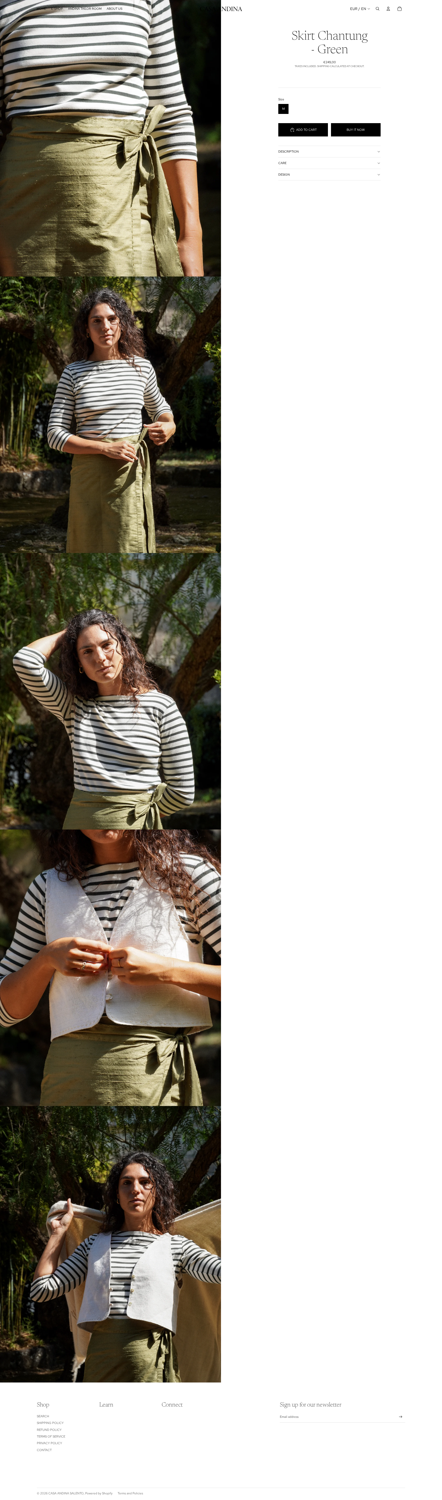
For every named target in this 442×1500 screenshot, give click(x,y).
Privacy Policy (49, 1443)
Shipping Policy (50, 1423)
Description (288, 152)
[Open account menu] (388, 8)
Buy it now (356, 130)
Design (284, 175)
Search (43, 1416)
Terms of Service (51, 1436)
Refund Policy (49, 1430)
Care (282, 163)
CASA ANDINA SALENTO (66, 1493)
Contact (44, 1450)
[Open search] (377, 8)
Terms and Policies (130, 1493)
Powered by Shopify (99, 1493)
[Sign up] (400, 1416)
